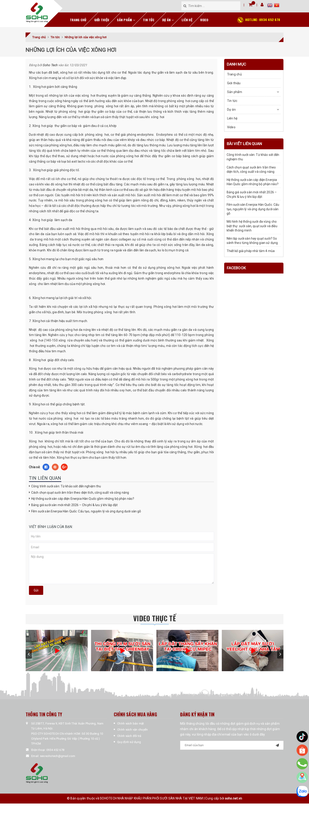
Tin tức (148, 19)
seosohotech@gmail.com (57, 756)
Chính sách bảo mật (130, 723)
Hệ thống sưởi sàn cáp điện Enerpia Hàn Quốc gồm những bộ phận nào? (82, 498)
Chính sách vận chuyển (132, 729)
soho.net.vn (233, 798)
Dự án (167, 19)
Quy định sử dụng (129, 742)
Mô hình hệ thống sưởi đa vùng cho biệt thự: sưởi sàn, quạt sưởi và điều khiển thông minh (252, 226)
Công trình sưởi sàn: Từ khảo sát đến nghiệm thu (66, 486)
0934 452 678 (262, 19)
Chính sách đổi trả (129, 736)
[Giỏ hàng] (250, 4)
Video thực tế (154, 618)
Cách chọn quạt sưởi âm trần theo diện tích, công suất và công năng (80, 492)
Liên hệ (187, 19)
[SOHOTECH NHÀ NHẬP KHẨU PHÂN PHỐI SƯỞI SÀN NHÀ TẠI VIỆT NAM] (37, 12)
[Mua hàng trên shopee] (302, 750)
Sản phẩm (125, 19)
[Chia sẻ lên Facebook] (46, 467)
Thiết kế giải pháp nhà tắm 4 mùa (251, 251)
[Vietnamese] (276, 5)
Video (204, 19)
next (280, 654)
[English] (270, 5)
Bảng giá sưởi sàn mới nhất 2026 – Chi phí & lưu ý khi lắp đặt (74, 505)
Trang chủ (78, 19)
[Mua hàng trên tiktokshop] (302, 736)
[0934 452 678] (302, 763)
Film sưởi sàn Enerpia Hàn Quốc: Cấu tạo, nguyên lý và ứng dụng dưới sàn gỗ (86, 511)
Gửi (36, 590)
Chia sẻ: (34, 467)
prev (29, 654)
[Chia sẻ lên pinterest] (55, 467)
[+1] (64, 467)
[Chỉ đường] (302, 777)
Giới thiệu (101, 19)
